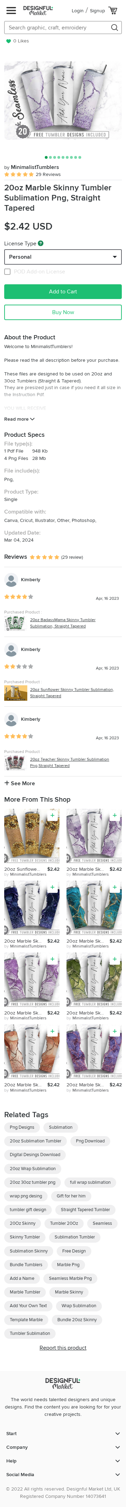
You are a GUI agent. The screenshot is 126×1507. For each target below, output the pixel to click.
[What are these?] (40, 243)
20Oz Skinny (22, 1223)
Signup (97, 11)
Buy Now (63, 312)
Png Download (90, 1141)
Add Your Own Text (28, 1306)
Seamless (102, 1223)
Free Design (74, 1251)
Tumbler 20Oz (64, 1223)
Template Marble (26, 1320)
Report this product (63, 1347)
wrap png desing (26, 1196)
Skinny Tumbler (25, 1237)
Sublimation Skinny (29, 1251)
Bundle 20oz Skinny (77, 1320)
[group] (63, 100)
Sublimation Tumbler (75, 1237)
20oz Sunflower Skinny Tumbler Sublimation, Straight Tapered (25, 869)
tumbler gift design (28, 1210)
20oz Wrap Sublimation (33, 1169)
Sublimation (60, 1127)
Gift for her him (71, 1196)
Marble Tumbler (25, 1292)
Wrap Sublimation (79, 1306)
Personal (20, 256)
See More (22, 783)
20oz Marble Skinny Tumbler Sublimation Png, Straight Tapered (88, 869)
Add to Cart (63, 291)
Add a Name (22, 1278)
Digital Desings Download (35, 1155)
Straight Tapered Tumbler (85, 1210)
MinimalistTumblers (31, 167)
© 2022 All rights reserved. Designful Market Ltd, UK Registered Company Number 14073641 (63, 1492)
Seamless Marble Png (70, 1278)
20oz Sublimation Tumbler (35, 1141)
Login (78, 11)
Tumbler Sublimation (30, 1333)
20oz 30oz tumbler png (32, 1182)
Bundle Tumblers (26, 1265)
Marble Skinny (69, 1292)
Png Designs (22, 1127)
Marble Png (68, 1265)
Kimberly (30, 580)
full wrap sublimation (90, 1182)
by (25, 874)
